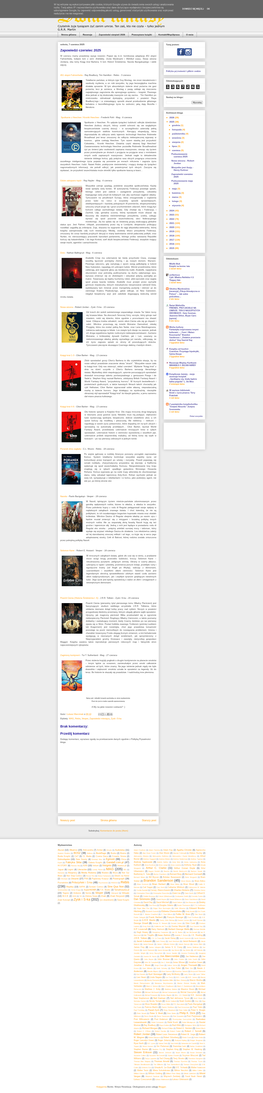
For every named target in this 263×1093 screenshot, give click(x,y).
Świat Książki (123, 900)
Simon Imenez (147, 1046)
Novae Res (90, 876)
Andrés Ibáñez (162, 862)
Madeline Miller (167, 980)
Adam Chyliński (139, 850)
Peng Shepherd (169, 1010)
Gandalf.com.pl (115, 862)
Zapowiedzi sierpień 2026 (112, 34)
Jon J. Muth (165, 962)
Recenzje (87, 34)
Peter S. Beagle (198, 1010)
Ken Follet (176, 968)
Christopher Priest (143, 893)
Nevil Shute (198, 998)
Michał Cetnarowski (169, 992)
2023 (172, 215)
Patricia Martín (151, 1007)
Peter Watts (171, 1013)
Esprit (60, 862)
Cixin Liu (176, 893)
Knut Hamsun (167, 971)
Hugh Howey (142, 932)
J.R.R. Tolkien (140, 938)
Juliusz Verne (172, 965)
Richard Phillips (167, 1028)
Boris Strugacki (191, 877)
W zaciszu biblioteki (179, 390)
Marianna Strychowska (164, 983)
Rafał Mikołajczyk (188, 1022)
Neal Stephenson (141, 998)
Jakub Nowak (148, 944)
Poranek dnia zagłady (70, 449)
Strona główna (68, 34)
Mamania (61, 873)
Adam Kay (168, 850)
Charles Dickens (182, 890)
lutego (175, 201)
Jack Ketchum (173, 941)
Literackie (82, 869)
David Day (148, 902)
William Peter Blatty (173, 1073)
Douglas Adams (166, 905)
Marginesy (72, 873)
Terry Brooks (179, 1058)
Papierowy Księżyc (100, 879)
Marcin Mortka (196, 980)
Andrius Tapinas (197, 859)
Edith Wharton (180, 908)
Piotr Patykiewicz (194, 1016)
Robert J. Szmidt (193, 1031)
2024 (172, 210)
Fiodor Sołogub (139, 917)
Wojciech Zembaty (172, 1076)
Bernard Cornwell (193, 874)
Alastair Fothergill (179, 853)
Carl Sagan (148, 887)
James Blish (198, 944)
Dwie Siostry (81, 859)
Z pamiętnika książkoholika (183, 404)
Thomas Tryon (196, 1061)
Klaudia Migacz (152, 971)
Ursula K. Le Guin (163, 1067)
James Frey (139, 947)
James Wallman (193, 947)
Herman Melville (199, 929)
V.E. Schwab (181, 1067)
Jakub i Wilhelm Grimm (166, 944)
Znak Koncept (64, 900)
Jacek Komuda (199, 938)
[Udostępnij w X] (105, 714)
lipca (175, 146)
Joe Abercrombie (169, 956)
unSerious (174, 275)
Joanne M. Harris (149, 956)
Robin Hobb (198, 1037)
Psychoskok (103, 883)
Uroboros (77, 893)
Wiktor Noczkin (181, 1070)
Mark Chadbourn (167, 986)
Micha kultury (176, 327)
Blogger (162, 1087)
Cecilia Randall (142, 890)
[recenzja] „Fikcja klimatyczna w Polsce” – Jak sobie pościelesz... (184, 294)
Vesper (85, 718)
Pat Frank (137, 1007)
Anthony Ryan (190, 865)
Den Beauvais (191, 902)
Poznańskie (63, 883)
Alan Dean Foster (149, 853)
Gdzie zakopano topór (71, 180)
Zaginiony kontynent (70, 655)
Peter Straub (141, 1013)
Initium (96, 866)
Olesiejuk (64, 879)
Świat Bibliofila (177, 305)
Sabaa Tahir (163, 1043)
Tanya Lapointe (150, 1058)
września (177, 138)
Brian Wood (188, 884)
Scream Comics (96, 887)
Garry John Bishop (167, 920)
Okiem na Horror (121, 876)
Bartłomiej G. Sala (142, 874)
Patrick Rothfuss (168, 1007)
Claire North (188, 893)
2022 (172, 219)
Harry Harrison (157, 929)
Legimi (70, 870)
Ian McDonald (191, 932)
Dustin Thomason (183, 905)
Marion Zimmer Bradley (186, 983)
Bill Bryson (154, 877)
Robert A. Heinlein (184, 1028)
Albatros (73, 850)
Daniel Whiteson (176, 899)
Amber (100, 850)
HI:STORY (62, 866)
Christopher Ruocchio (161, 893)
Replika (70, 886)
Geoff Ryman (197, 920)
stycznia (176, 205)
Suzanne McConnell (156, 1055)
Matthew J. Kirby (152, 989)
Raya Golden (164, 1025)
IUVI (85, 865)
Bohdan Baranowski (172, 877)
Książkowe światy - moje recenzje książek (182, 375)
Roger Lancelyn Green (144, 1040)
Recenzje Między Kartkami (182, 363)
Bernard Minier (139, 877)
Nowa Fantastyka (104, 876)
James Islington (155, 947)
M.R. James (192, 977)
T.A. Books (105, 890)
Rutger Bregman (196, 1040)
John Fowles (179, 959)
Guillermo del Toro (161, 926)
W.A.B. (65, 896)
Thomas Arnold (161, 1061)
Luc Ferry (169, 977)
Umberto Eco (146, 1067)
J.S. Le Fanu (156, 938)
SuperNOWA (90, 890)
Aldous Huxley (195, 853)
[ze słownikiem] (107, 900)
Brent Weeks (186, 881)
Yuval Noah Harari (193, 1076)
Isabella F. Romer (181, 935)
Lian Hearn (141, 977)
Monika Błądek (166, 995)
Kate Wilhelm (148, 968)
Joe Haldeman (192, 956)
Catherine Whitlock (176, 887)
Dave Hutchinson (191, 899)
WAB (74, 896)
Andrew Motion (164, 859)
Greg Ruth (147, 926)
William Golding (155, 1073)
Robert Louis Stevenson (166, 1034)
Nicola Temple (155, 1001)
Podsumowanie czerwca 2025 (179, 155)
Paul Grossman (183, 1007)
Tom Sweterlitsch (173, 1064)
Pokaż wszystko (196, 416)
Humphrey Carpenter (160, 932)
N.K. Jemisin (196, 995)
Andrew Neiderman (180, 859)
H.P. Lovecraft (140, 929)
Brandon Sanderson (158, 880)
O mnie (189, 34)
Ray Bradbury (150, 1025)
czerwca (176, 150)
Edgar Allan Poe (143, 908)
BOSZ (77, 853)
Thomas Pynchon (180, 1061)
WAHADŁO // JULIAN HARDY (182, 365)
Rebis (78, 718)
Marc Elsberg (181, 980)
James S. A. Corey (173, 947)
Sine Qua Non (115, 886)
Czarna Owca (102, 856)
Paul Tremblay (139, 1010)
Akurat (61, 850)
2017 (172, 240)
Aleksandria (88, 850)
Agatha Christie (184, 850)
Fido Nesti (198, 914)
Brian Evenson (142, 884)
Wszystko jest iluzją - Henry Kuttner (182, 168)
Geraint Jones (176, 923)
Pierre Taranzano (163, 1016)
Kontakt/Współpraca (169, 34)
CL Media (87, 856)
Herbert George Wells (178, 929)
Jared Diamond (148, 950)
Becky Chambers (160, 874)
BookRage (101, 853)
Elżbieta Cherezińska (171, 911)
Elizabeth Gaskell (152, 911)
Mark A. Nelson (152, 986)
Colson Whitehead (165, 896)
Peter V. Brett (156, 1013)
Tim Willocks (158, 1064)
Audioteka (120, 850)
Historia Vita (75, 866)
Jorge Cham (159, 965)
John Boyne (148, 959)
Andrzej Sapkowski (143, 862)
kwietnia (176, 193)
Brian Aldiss (200, 881)
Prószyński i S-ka (82, 882)
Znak (103, 896)
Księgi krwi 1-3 (67, 355)
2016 (172, 244)
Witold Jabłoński (190, 1073)
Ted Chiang (165, 1058)
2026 (172, 117)
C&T (77, 856)
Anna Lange (163, 865)
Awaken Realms (64, 853)
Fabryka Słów (74, 862)
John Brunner (163, 959)
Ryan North (139, 1043)
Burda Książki (64, 856)
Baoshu (166, 871)
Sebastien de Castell (188, 1043)
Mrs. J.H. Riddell (181, 995)
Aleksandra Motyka (141, 856)
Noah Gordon (185, 1001)
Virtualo (125, 893)
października (179, 133)
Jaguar (61, 870)
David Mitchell (162, 902)
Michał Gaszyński (189, 992)
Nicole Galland (170, 1001)
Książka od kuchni (178, 349)
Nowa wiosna (66, 307)
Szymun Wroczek (190, 1055)
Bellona (89, 853)
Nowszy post (67, 820)
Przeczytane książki (142, 34)
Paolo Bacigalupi (195, 1004)
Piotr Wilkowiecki (141, 1019)
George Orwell (141, 923)
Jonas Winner (179, 962)
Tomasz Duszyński (191, 1064)
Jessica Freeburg (188, 953)
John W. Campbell (151, 962)
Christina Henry (199, 890)
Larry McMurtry (173, 974)
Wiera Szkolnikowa (161, 1070)
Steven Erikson (143, 1052)
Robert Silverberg (171, 1037)
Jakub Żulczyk (184, 944)
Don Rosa (152, 905)
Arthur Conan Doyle (184, 868)
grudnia (176, 125)
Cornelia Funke (197, 896)
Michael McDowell (152, 992)
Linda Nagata (156, 977)
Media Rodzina (88, 872)
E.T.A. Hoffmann (199, 905)
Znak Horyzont (117, 896)
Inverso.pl (121, 866)
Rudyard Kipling (181, 1040)
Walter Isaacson (198, 1067)
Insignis (106, 865)
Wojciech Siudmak (153, 1076)
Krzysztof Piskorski (198, 971)
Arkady (109, 850)
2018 (172, 235)
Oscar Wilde (165, 1004)
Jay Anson (175, 950)
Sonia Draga (75, 890)
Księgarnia (101, 1087)
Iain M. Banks (177, 932)
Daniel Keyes (161, 899)
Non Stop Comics (74, 876)
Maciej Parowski (153, 980)
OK (208, 9)
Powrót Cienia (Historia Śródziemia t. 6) (79, 598)
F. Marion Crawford (150, 914)
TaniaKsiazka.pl (121, 890)
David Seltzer (177, 902)
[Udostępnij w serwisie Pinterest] (111, 714)
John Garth (192, 959)
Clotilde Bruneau (149, 896)
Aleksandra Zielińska (160, 856)
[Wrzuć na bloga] (102, 714)
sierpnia (176, 142)
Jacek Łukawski (144, 941)
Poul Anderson (161, 1019)
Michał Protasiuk (151, 995)
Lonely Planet (97, 869)
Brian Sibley (175, 884)
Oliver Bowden (151, 1004)
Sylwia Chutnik (173, 1055)
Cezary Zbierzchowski (160, 890)
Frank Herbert (156, 917)
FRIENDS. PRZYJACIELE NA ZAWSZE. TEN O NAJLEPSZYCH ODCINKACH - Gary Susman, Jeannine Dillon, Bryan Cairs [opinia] (184, 313)
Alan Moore (164, 853)
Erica (123, 859)
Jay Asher (186, 950)
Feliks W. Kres (183, 914)
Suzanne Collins (140, 1055)
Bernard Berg (175, 874)
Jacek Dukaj (170, 938)
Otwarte (75, 878)
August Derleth (154, 871)
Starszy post (149, 820)
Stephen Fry (157, 1049)
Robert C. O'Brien (144, 1031)
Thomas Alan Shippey (142, 1061)
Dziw (62, 253)
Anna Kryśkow (150, 865)
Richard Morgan (150, 1028)
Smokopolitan (63, 890)
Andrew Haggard (149, 859)
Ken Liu (189, 968)
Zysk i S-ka (116, 718)
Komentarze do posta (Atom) (114, 830)
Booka (113, 853)
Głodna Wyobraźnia (179, 289)
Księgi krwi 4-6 (67, 406)
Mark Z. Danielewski (185, 986)
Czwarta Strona (119, 856)
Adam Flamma (154, 850)
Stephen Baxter (141, 1049)
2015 (172, 248)
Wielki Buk (174, 263)
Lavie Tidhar (200, 974)
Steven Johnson (165, 1052)
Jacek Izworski (185, 938)
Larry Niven (188, 974)
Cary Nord (160, 887)
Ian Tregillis (149, 935)
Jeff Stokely (198, 950)
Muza (115, 873)
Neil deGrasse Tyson (179, 998)
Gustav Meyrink (179, 926)
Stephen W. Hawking (192, 1049)
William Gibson (139, 1073)
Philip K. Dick (187, 1013)
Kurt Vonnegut (155, 974)
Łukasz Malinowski (162, 1079)
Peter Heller (183, 1010)
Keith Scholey (162, 968)
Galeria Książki (95, 862)
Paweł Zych (153, 1010)
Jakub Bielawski (190, 941)
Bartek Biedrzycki (180, 871)
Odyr (197, 1001)
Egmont (110, 859)
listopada (177, 129)
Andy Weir (176, 862)
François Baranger (175, 917)
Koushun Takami (181, 971)
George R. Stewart (160, 923)
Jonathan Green (195, 962)
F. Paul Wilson (166, 914)
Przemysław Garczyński (182, 1019)
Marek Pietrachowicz (142, 983)
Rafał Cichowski (157, 1022)
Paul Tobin (197, 1007)
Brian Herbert (159, 884)
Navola (63, 496)
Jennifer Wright (139, 953)
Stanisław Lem (179, 1046)
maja (174, 188)
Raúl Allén (176, 1025)
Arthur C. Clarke (156, 868)
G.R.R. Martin (148, 920)
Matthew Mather (171, 989)
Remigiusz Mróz (190, 1025)
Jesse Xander (171, 953)
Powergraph (118, 878)
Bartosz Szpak (196, 871)
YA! (80, 896)
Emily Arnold (190, 911)
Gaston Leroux (183, 920)
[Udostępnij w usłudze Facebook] (108, 714)
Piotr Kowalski (178, 1016)
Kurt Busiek (141, 974)
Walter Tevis (143, 1070)
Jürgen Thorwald (189, 965)
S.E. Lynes (151, 1043)
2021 (172, 223)
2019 (172, 231)
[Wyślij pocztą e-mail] (99, 714)
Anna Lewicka (176, 865)
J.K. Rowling (196, 935)
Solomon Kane (67, 550)
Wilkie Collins (197, 1070)
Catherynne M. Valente (196, 887)
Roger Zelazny (164, 1040)
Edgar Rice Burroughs (162, 908)
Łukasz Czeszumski (143, 1079)
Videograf (114, 893)
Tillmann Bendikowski (142, 1064)
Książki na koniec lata (179, 266)
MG (125, 869)
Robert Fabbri (175, 1031)
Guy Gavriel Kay (196, 926)
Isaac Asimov (164, 935)
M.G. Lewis (180, 977)
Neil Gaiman (159, 998)
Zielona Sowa (91, 896)
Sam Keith (174, 1043)
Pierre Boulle (149, 1016)
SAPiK (82, 887)
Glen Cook (190, 923)
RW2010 (114, 883)
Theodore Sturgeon (195, 1058)
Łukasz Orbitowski (180, 1079)
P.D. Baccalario (179, 1004)
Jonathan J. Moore (142, 965)
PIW (86, 879)
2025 (172, 122)
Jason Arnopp (163, 950)
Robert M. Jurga (188, 1034)
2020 (172, 227)
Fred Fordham (193, 917)
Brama (123, 853)
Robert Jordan (142, 1034)
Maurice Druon (187, 989)
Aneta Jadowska (190, 862)
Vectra (88, 893)
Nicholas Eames (140, 1001)
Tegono (66, 893)
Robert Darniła (160, 1031)
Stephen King (172, 1049)
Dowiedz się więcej (193, 9)
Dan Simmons (142, 899)
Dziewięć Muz (96, 859)
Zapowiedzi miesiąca (99, 718)
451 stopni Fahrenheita (71, 75)
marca (175, 197)
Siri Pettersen (163, 1046)
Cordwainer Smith (181, 896)
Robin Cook (186, 1037)
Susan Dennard (196, 1052)
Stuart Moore (181, 1052)
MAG (71, 718)
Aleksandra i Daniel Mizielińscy (184, 856)
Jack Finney (160, 941)
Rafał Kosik (172, 1022)
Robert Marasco (154, 1037)
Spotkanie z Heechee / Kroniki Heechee (80, 117)
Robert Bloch (200, 1028)
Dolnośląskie (64, 859)
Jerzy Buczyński (155, 953)
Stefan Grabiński (196, 1046)
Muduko (105, 873)
